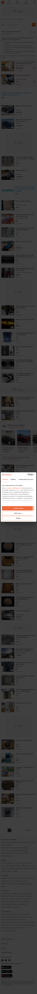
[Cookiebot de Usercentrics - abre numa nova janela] (27, 475)
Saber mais (17, 513)
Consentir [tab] (5, 479)
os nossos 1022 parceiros (14, 488)
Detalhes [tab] (13, 479)
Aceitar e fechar (18, 508)
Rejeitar (18, 518)
